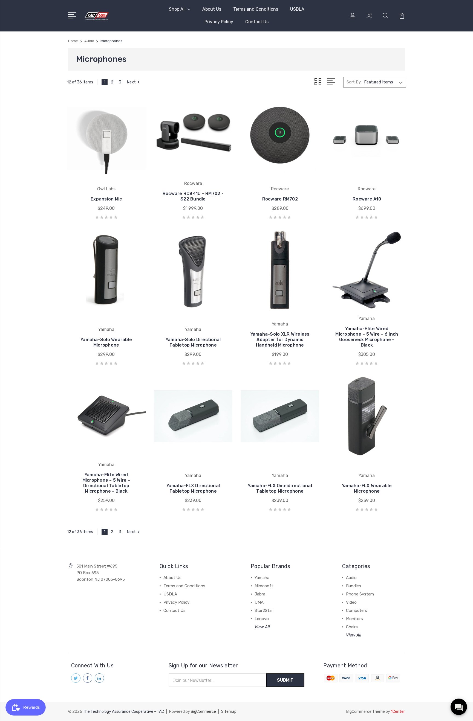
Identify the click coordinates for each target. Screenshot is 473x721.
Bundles (353, 585)
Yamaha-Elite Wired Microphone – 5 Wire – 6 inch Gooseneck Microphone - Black (366, 337)
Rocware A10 (367, 199)
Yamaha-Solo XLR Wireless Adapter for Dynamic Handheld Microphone (280, 340)
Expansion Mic (106, 199)
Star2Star (264, 610)
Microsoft (264, 585)
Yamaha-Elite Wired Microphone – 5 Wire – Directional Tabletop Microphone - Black (106, 483)
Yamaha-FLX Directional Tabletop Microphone (193, 488)
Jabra (260, 594)
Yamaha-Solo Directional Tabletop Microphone (193, 342)
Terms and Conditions (255, 9)
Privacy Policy (218, 21)
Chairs (352, 626)
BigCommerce (203, 711)
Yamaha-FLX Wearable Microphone (367, 488)
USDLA (297, 9)
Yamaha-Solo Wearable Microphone (106, 342)
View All (262, 626)
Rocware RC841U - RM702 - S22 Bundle (193, 196)
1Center (398, 711)
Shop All (177, 9)
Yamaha (262, 577)
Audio (351, 577)
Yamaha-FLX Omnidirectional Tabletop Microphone (280, 488)
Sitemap (228, 711)
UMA (259, 602)
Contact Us (257, 21)
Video (351, 602)
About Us (211, 9)
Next (131, 82)
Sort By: (354, 82)
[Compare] (369, 19)
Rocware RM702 (280, 199)
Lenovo (262, 618)
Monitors (354, 618)
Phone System (360, 594)
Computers (356, 610)
